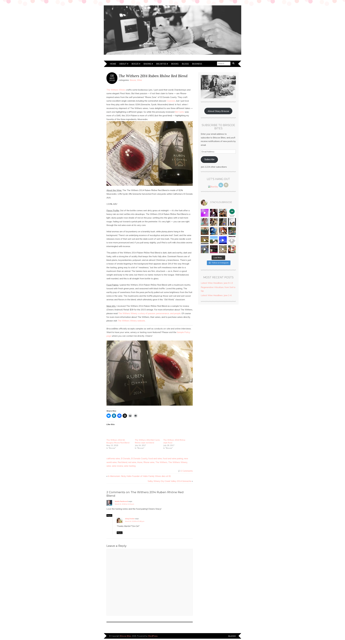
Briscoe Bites (125, 636)
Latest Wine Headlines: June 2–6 (216, 295)
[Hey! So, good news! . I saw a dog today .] (214, 222)
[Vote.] (223, 222)
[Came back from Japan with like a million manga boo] (205, 231)
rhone (139, 462)
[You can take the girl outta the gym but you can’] (232, 231)
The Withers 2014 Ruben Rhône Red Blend (153, 75)
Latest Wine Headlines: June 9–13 (217, 283)
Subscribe (209, 159)
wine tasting (130, 466)
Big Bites (161, 64)
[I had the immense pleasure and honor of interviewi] (232, 240)
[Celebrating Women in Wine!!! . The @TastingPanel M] (205, 249)
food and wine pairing (173, 458)
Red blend (122, 462)
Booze (135, 64)
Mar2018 (112, 79)
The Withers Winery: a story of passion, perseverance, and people (149, 313)
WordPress (153, 636)
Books (175, 64)
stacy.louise (129, 519)
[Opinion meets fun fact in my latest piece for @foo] (232, 222)
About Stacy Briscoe (218, 111)
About (123, 64)
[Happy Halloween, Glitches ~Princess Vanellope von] (205, 222)
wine (108, 466)
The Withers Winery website (131, 320)
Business (197, 64)
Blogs (185, 64)
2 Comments (187, 471)
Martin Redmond (121, 501)
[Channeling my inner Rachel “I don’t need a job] (214, 231)
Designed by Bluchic (232, 636)
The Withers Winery (116, 90)
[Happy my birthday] (223, 231)
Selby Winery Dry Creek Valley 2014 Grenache (169, 481)
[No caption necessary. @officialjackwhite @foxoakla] (223, 240)
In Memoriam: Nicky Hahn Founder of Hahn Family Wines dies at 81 (139, 476)
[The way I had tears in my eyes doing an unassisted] (232, 213)
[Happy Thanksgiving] (223, 213)
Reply (109, 515)
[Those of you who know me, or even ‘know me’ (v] (205, 240)
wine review (117, 466)
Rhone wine (148, 462)
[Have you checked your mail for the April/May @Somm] (223, 249)
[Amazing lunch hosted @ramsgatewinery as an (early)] (214, 240)
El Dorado (125, 458)
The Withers (161, 462)
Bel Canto (179, 112)
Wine (139, 80)
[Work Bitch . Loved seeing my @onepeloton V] (205, 213)
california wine (113, 458)
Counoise (171, 101)
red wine (132, 462)
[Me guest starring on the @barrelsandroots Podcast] (214, 213)
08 (112, 76)
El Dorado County (139, 458)
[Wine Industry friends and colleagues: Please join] (214, 249)
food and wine (155, 458)
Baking (147, 64)
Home (113, 64)
